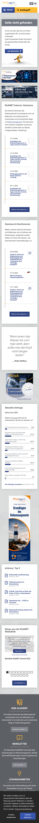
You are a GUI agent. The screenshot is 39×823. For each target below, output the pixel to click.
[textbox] (26, 10)
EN (35, 3)
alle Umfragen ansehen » (13, 484)
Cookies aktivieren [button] (27, 816)
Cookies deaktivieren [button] (11, 816)
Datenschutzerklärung (19, 646)
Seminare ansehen (19, 729)
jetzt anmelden (19, 765)
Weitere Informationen (18, 209)
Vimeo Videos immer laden (19, 655)
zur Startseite (13, 51)
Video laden (19, 651)
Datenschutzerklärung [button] (23, 809)
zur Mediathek (19, 683)
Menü (9, 10)
